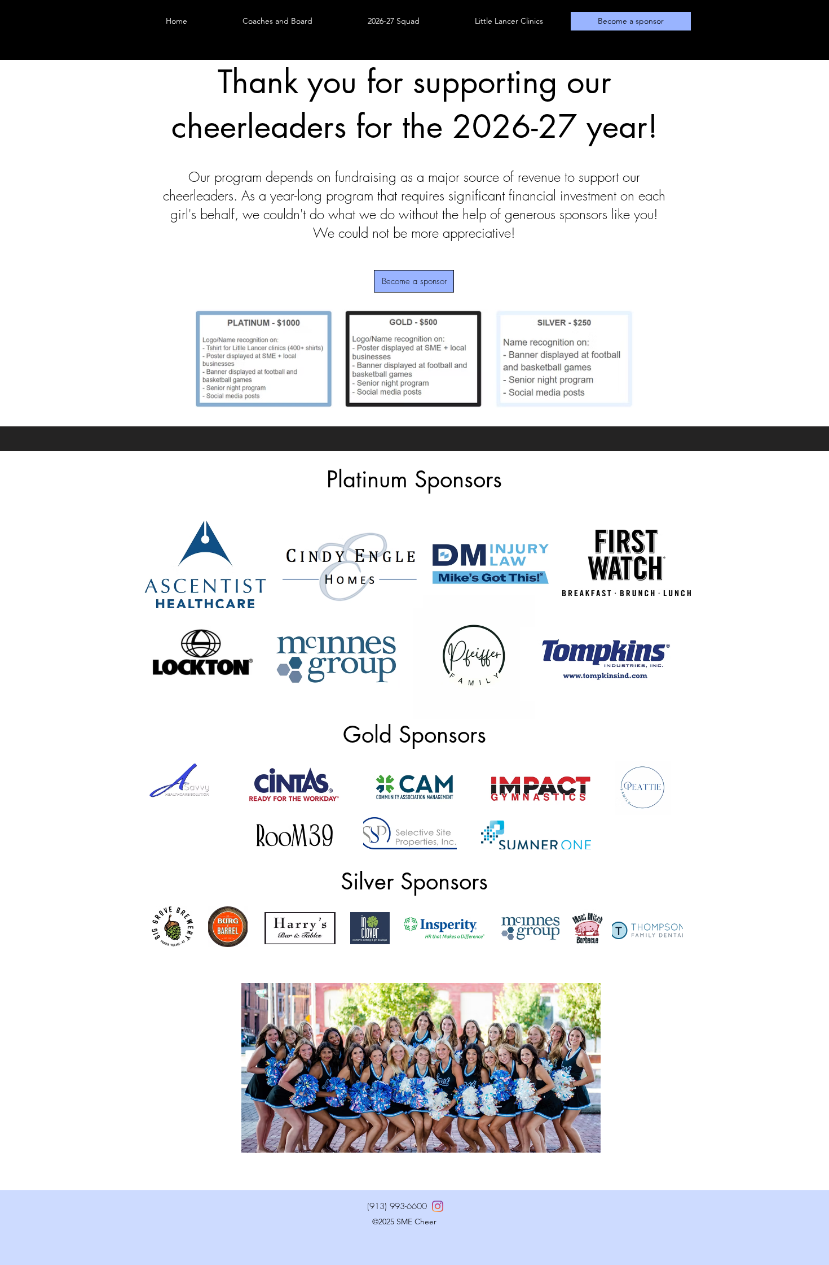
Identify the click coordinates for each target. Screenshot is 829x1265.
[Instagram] (437, 1206)
